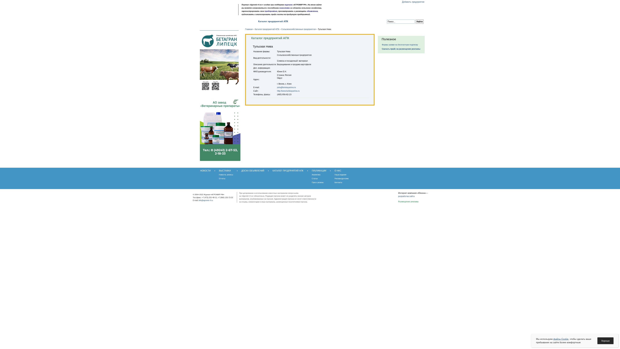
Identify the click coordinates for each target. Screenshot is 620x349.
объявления (312, 11)
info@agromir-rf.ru (206, 200)
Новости (204, 21)
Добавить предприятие (413, 2)
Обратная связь (215, 13)
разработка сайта (406, 196)
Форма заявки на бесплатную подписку (400, 45)
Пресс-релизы (318, 182)
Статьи (315, 179)
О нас (316, 21)
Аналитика (316, 175)
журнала (288, 5)
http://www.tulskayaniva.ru (288, 91)
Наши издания (340, 175)
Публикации (301, 21)
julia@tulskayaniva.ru (286, 87)
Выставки (220, 21)
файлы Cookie (560, 339)
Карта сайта (219, 13)
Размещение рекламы (408, 202)
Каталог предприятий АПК (273, 21)
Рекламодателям (342, 179)
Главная (249, 29)
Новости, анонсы (226, 175)
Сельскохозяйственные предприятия (298, 29)
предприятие (271, 11)
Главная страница (210, 13)
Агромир (216, 7)
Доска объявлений (242, 21)
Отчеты (222, 179)
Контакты (338, 182)
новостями (284, 8)
